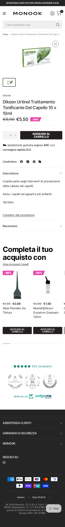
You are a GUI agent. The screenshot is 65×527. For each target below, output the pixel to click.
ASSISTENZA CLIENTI (17, 423)
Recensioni (10, 226)
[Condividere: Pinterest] (34, 161)
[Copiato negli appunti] (39, 161)
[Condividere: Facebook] (21, 161)
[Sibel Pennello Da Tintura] (17, 285)
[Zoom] (55, 44)
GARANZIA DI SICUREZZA (19, 433)
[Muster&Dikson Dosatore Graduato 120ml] (47, 285)
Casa (5, 34)
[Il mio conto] (52, 13)
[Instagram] (4, 462)
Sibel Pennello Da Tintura (14, 310)
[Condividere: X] (27, 161)
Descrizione (10, 173)
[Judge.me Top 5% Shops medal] (50, 381)
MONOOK (9, 443)
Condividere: (10, 161)
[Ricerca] (57, 24)
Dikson (7, 95)
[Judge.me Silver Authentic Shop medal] (15, 381)
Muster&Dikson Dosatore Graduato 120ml (46, 312)
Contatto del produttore (18, 215)
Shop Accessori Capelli (15, 264)
